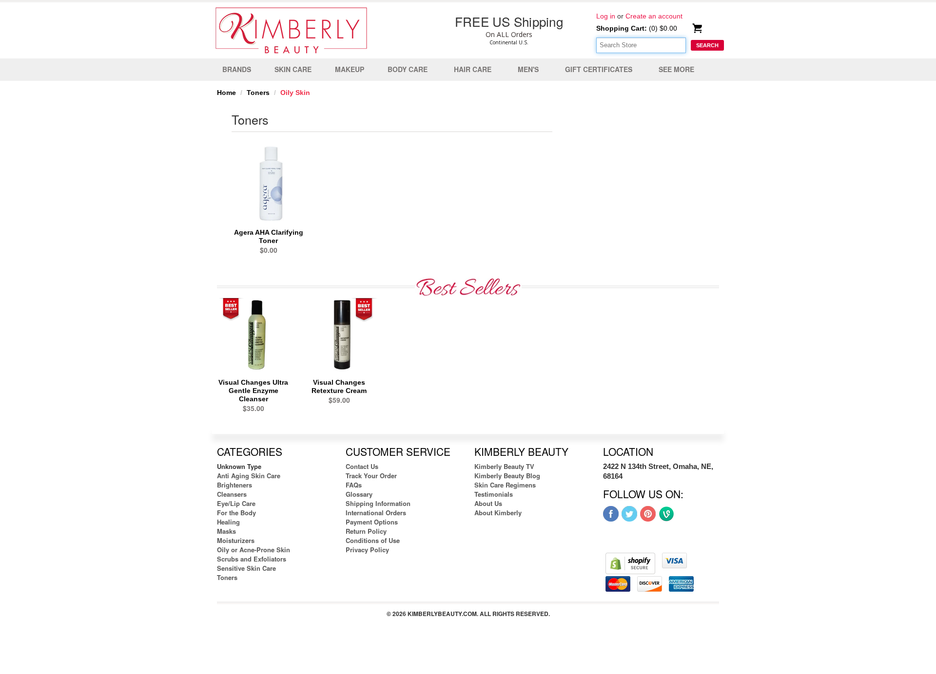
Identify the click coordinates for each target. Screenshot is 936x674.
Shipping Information (378, 503)
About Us (488, 503)
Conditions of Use (373, 540)
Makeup (349, 69)
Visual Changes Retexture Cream (339, 386)
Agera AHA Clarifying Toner (268, 236)
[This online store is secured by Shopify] (630, 563)
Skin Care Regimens (505, 484)
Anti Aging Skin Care (248, 475)
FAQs (354, 484)
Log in (605, 16)
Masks (226, 531)
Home (226, 92)
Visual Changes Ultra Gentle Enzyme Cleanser (253, 390)
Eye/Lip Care (236, 503)
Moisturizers (235, 540)
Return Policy (366, 531)
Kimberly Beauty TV (504, 466)
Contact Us (362, 466)
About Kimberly (498, 512)
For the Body (236, 512)
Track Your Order (371, 475)
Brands (236, 69)
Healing (228, 521)
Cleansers (232, 494)
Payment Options (372, 521)
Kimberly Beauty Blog (507, 475)
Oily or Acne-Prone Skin (253, 549)
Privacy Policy (367, 549)
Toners (258, 92)
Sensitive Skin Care (246, 568)
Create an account (653, 16)
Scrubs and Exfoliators (251, 558)
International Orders (376, 512)
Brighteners (234, 484)
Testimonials (493, 494)
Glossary (359, 494)
